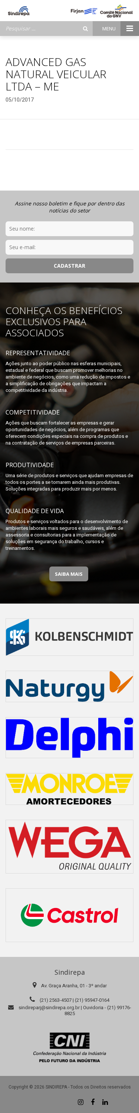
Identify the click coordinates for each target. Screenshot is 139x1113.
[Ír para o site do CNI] (69, 1047)
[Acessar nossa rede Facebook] (92, 1101)
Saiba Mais (69, 574)
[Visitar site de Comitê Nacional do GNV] (116, 11)
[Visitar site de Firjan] (84, 11)
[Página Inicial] (19, 11)
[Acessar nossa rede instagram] (80, 1101)
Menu (109, 28)
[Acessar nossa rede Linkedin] (104, 1101)
